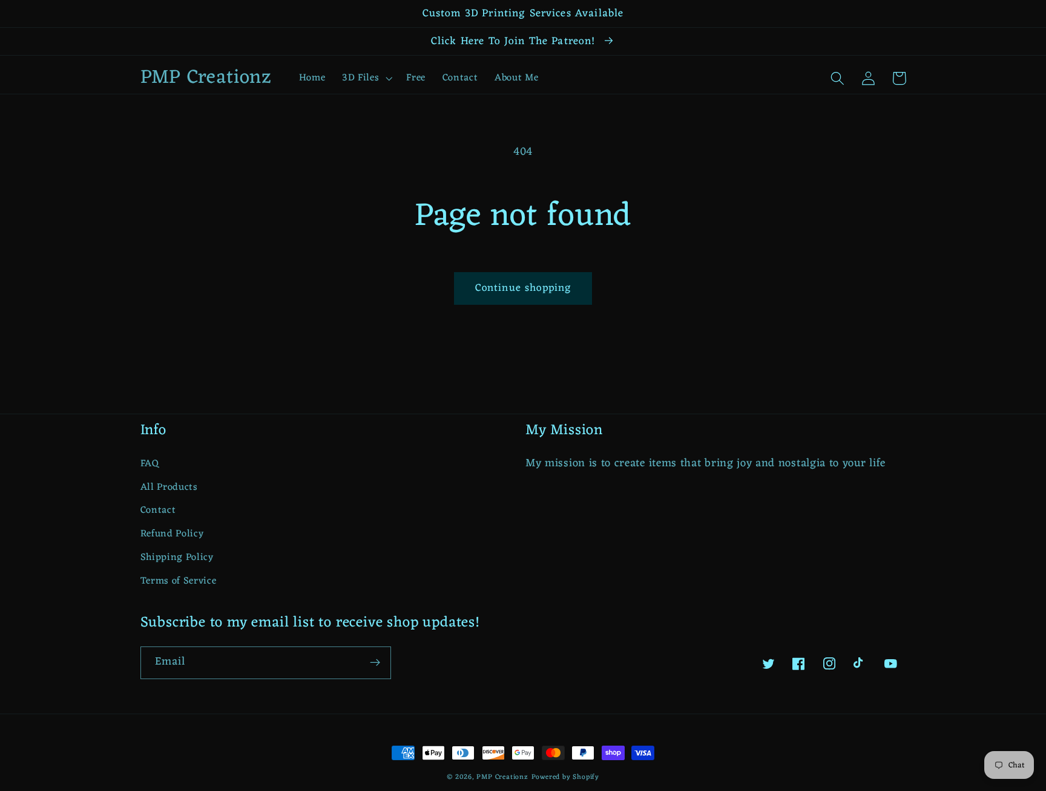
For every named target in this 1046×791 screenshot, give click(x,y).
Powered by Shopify (565, 777)
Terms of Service (178, 581)
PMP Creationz (502, 777)
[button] (366, 78)
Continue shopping (523, 288)
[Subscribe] (375, 662)
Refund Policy (172, 534)
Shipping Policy (177, 557)
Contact (158, 510)
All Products (169, 487)
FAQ (149, 464)
